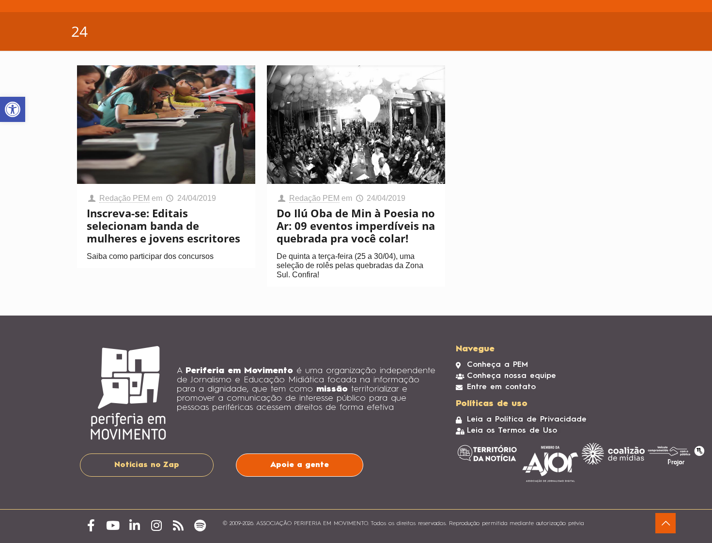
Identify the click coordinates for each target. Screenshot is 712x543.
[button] (12, 109)
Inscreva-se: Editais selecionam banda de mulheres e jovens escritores (163, 225)
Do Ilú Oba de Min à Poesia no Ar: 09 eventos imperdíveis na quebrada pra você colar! (356, 225)
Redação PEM (124, 198)
